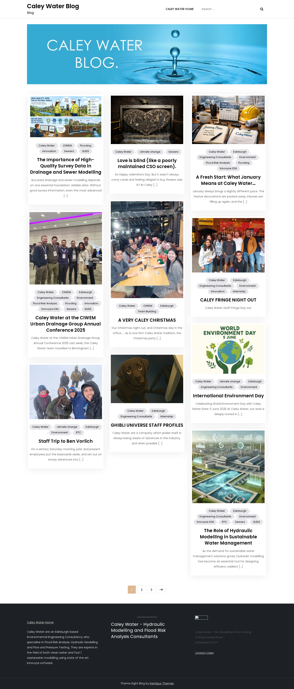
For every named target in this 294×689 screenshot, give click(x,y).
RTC (78, 432)
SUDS (85, 151)
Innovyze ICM (228, 168)
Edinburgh (239, 152)
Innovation (49, 151)
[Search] (262, 9)
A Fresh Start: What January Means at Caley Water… (228, 180)
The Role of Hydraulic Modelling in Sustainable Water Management (228, 537)
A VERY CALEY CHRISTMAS (147, 320)
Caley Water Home (40, 622)
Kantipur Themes (162, 683)
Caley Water (47, 145)
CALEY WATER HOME (180, 9)
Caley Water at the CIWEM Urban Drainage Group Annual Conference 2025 (65, 324)
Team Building (147, 311)
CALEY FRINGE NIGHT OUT (228, 300)
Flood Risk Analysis (218, 163)
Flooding (85, 145)
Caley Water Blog (53, 6)
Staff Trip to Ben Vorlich (66, 441)
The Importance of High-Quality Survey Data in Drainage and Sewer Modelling (65, 166)
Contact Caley (204, 653)
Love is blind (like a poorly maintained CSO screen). (147, 163)
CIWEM (67, 145)
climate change (150, 152)
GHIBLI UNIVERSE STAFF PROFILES (147, 425)
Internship (239, 291)
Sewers (69, 151)
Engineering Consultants (215, 157)
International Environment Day (228, 396)
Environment (247, 157)
